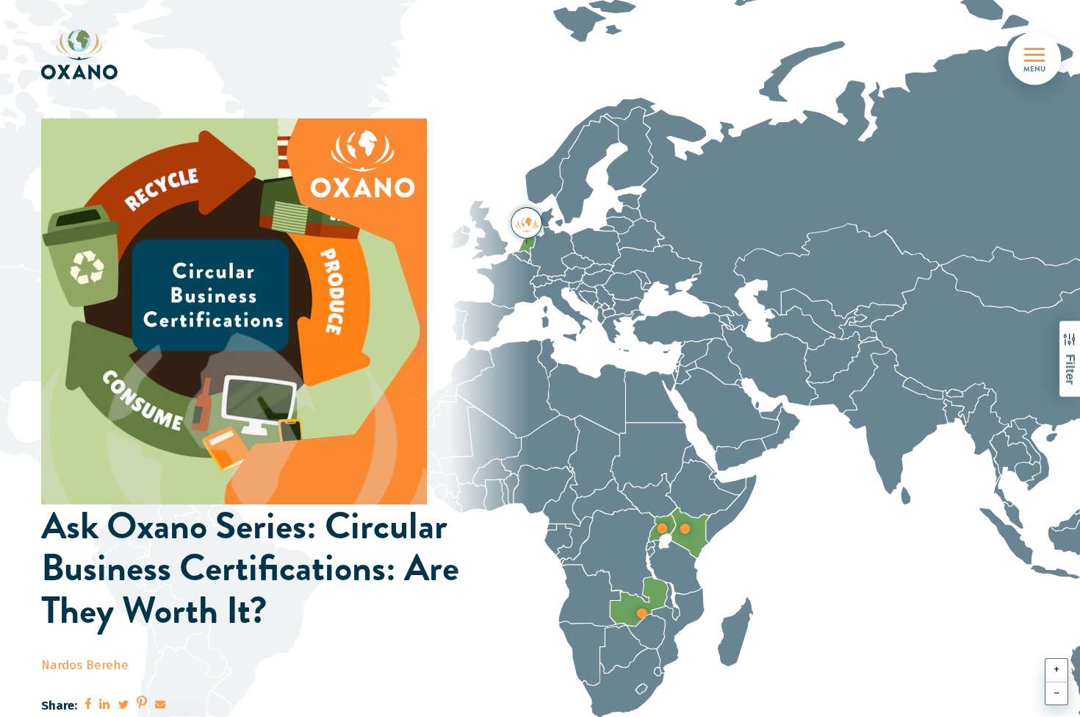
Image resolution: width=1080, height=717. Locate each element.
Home (67, 102)
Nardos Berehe (85, 665)
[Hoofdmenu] (1034, 55)
